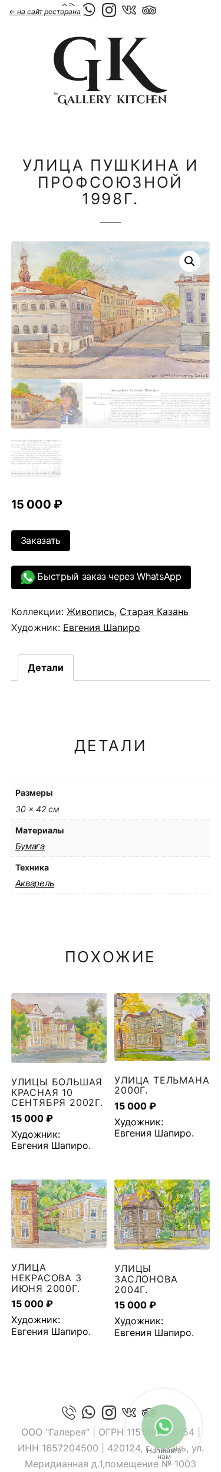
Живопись (90, 611)
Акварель (34, 883)
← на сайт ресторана (45, 11)
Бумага (30, 846)
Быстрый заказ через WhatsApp (108, 576)
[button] (189, 261)
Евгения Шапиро (101, 627)
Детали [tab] (46, 667)
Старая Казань (154, 611)
